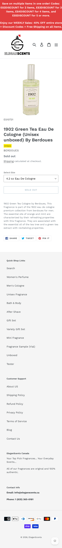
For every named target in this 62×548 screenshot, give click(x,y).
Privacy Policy (15, 412)
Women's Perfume (18, 277)
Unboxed (12, 355)
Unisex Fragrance (17, 294)
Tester (10, 364)
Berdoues (11, 150)
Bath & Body (14, 303)
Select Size (9, 172)
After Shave (14, 311)
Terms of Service (17, 421)
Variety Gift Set (16, 329)
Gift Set (11, 320)
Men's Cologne (15, 285)
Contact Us (13, 438)
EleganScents (35, 537)
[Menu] (56, 44)
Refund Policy (15, 403)
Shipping (9, 161)
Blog (9, 429)
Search (11, 268)
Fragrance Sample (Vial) (21, 346)
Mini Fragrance (15, 337)
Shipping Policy (16, 395)
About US (12, 386)
